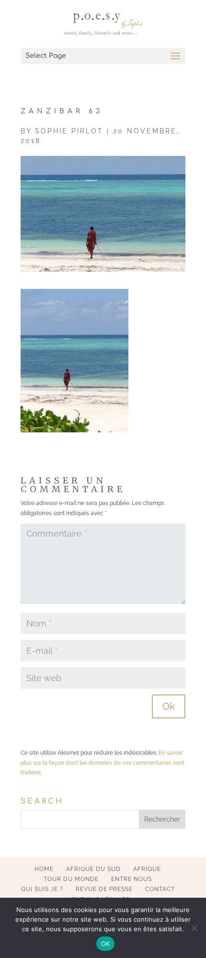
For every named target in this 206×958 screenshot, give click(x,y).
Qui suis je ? (42, 889)
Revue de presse (104, 889)
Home (44, 869)
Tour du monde (71, 879)
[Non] (194, 928)
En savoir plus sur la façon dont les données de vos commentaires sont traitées (102, 762)
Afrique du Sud (93, 869)
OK (105, 943)
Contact (160, 889)
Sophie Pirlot (69, 131)
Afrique (147, 869)
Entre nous (131, 879)
